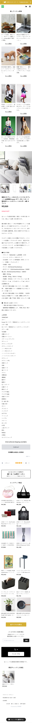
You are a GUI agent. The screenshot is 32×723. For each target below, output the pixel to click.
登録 (26, 640)
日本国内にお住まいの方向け (16, 452)
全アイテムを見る (16, 624)
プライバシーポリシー (8, 694)
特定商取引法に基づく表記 (9, 697)
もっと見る (8, 43)
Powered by (14, 706)
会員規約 (5, 700)
